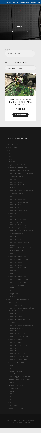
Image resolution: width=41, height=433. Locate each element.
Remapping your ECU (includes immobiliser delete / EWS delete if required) (20, 379)
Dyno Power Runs (14, 145)
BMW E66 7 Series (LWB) (18, 210)
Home (14, 32)
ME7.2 (10, 150)
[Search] (9, 53)
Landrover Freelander (17, 285)
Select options (20, 115)
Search (7, 49)
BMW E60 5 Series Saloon (18, 199)
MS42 (10, 156)
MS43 (10, 159)
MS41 (10, 153)
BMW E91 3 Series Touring (18, 279)
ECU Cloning (12, 302)
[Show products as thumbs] (6, 62)
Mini (10, 291)
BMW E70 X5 (13, 213)
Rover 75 (12, 296)
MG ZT (11, 288)
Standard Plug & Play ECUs (18, 228)
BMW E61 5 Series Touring (18, 202)
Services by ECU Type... (16, 385)
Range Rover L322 (15, 294)
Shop (20, 32)
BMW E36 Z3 (13, 179)
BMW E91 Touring (15, 222)
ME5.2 (11, 391)
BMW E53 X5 (13, 196)
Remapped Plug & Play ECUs (18, 170)
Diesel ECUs (13, 388)
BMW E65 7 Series (15, 208)
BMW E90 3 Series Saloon (18, 219)
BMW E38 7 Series (15, 182)
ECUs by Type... (13, 147)
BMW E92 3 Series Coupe (18, 225)
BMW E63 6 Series (15, 205)
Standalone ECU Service (16, 408)
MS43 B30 (12, 162)
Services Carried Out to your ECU (19, 299)
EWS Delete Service (15, 305)
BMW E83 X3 (13, 216)
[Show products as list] (8, 62)
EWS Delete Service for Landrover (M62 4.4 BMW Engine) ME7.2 (20, 102)
